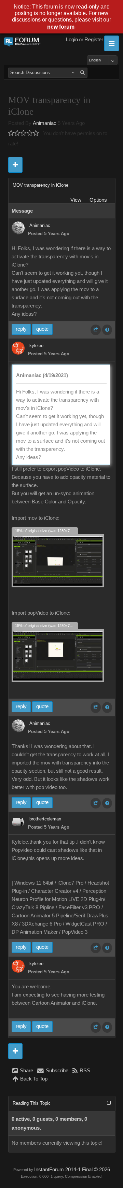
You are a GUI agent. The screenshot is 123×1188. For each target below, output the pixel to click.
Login (72, 39)
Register (93, 39)
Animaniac (44, 123)
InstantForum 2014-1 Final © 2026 (72, 1169)
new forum (60, 27)
